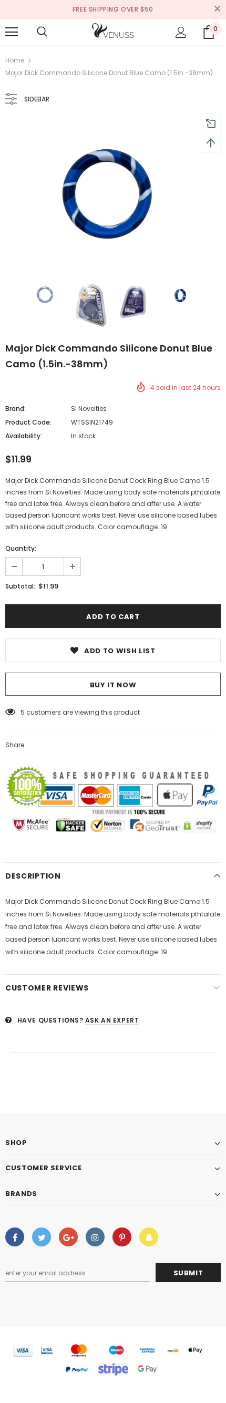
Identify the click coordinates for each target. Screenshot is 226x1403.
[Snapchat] (148, 1236)
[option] (113, 194)
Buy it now (113, 685)
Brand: (15, 408)
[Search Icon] (42, 32)
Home (14, 60)
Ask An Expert (112, 1020)
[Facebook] (14, 1236)
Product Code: (28, 422)
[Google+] (68, 1236)
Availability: (23, 435)
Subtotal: (20, 586)
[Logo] (113, 31)
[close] (217, 9)
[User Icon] (181, 32)
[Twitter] (41, 1236)
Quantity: (20, 548)
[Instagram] (95, 1236)
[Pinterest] (121, 1236)
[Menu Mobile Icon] (11, 32)
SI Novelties (89, 408)
